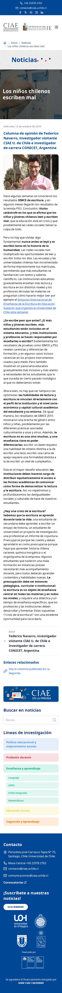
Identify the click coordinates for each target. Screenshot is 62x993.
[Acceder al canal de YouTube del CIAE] (31, 12)
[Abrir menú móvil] (56, 27)
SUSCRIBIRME (16, 907)
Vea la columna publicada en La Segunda (29, 671)
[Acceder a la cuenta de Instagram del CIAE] (36, 12)
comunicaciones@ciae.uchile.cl (28, 875)
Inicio (14, 42)
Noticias (26, 42)
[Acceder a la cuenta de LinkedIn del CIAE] (42, 12)
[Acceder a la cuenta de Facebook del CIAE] (20, 12)
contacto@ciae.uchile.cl (23, 869)
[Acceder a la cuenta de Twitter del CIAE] (25, 12)
